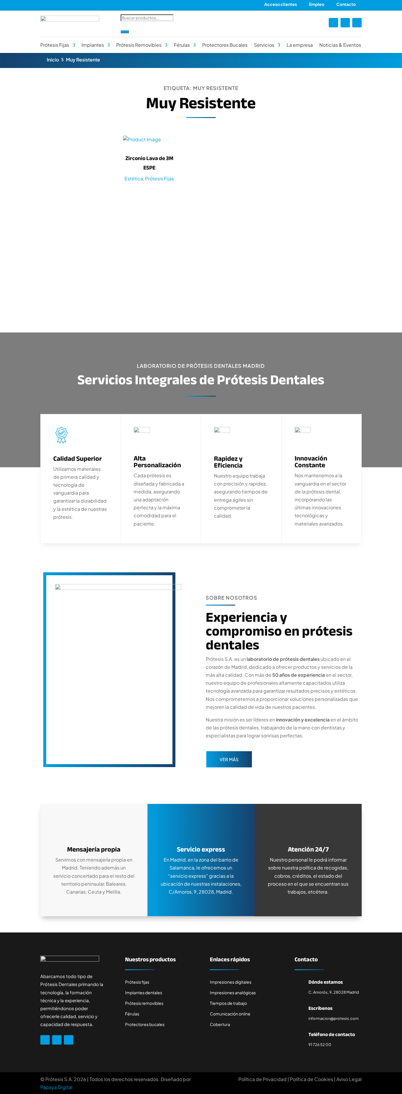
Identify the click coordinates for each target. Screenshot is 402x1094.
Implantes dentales (143, 992)
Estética (133, 178)
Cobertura (220, 1024)
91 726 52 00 (319, 1044)
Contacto (346, 4)
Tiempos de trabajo (228, 1003)
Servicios (264, 45)
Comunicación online (230, 1013)
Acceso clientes (280, 4)
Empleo (316, 4)
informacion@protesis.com (333, 1018)
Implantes (93, 45)
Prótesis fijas (137, 982)
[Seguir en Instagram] (345, 22)
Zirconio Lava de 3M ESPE (149, 163)
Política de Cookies (311, 1079)
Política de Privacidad (262, 1079)
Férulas (182, 45)
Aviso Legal (349, 1079)
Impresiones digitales (230, 982)
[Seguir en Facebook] (333, 22)
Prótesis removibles (144, 1003)
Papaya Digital (56, 1087)
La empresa (300, 45)
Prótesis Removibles (139, 45)
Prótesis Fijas (54, 45)
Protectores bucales (145, 1024)
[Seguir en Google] (357, 22)
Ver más (229, 759)
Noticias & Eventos (340, 45)
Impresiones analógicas (233, 992)
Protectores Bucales (224, 45)
